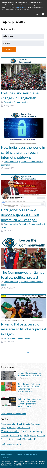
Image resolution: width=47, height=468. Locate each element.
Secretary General (8, 439)
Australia (11, 424)
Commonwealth (11, 162)
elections (5, 436)
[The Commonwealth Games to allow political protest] (23, 253)
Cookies (18, 454)
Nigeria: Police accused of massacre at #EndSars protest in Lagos (23, 329)
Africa (6, 338)
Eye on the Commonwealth (16, 102)
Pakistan (41, 436)
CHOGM (11, 427)
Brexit (19, 424)
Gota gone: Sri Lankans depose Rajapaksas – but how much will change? (20, 215)
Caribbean (35, 424)
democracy (37, 431)
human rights (16, 435)
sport (3, 285)
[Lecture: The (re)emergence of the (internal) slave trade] (9, 373)
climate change (23, 428)
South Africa (21, 439)
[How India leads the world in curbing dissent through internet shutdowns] (23, 128)
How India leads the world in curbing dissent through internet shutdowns (23, 152)
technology (6, 165)
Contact (5, 457)
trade (30, 439)
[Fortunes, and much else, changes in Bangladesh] (23, 74)
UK (34, 439)
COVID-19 (26, 431)
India (26, 435)
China (3, 427)
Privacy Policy (30, 454)
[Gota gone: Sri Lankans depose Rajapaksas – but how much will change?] (23, 191)
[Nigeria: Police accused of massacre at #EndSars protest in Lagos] (23, 308)
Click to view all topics (11, 444)
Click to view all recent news (13, 414)
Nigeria (28, 338)
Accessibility (6, 454)
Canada (26, 424)
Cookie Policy (21, 7)
